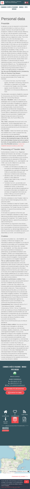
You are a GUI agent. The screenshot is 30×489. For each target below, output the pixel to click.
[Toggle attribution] (28, 471)
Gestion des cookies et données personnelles (10, 487)
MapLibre (25, 471)
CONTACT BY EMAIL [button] (16, 392)
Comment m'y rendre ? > (20, 476)
